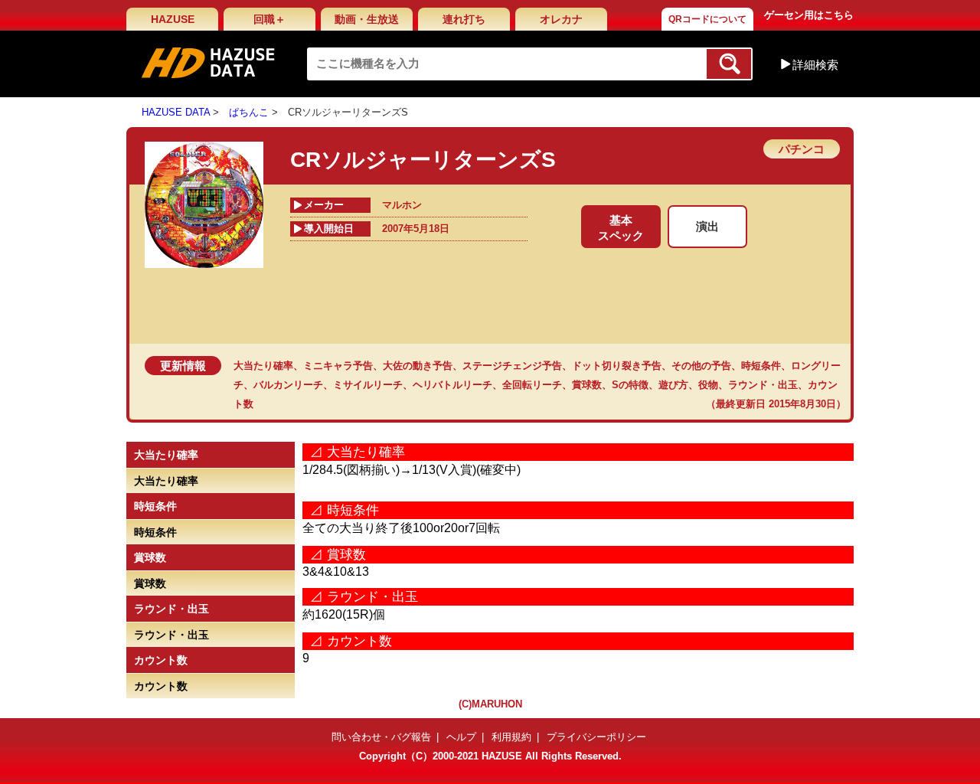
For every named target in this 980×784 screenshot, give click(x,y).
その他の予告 (701, 365)
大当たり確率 (263, 365)
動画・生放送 (367, 19)
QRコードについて (707, 19)
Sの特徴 (630, 384)
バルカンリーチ (288, 384)
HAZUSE (172, 19)
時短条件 (761, 365)
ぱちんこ (249, 112)
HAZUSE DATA (176, 112)
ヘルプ (461, 737)
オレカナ (561, 19)
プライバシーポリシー (596, 737)
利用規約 (511, 737)
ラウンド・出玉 (763, 384)
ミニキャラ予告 (338, 365)
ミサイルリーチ (368, 384)
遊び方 (673, 384)
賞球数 (587, 384)
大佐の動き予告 (417, 365)
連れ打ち (464, 19)
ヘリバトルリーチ (452, 384)
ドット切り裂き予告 (617, 365)
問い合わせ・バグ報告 (381, 737)
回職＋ (269, 19)
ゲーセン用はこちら (809, 15)
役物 (708, 384)
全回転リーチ (532, 384)
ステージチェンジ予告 (512, 365)
